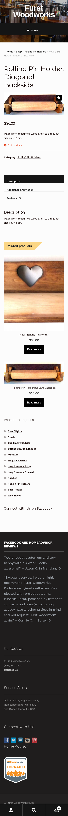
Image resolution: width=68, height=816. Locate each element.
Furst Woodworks (34, 11)
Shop (19, 51)
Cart (52, 807)
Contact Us (11, 669)
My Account (11, 810)
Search (34, 810)
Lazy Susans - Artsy (19, 466)
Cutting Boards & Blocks (22, 448)
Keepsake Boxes (17, 460)
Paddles (12, 478)
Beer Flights (15, 431)
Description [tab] (13, 181)
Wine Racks (14, 495)
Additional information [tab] (20, 189)
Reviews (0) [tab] (14, 198)
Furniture (13, 454)
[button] (59, 98)
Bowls (11, 437)
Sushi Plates (15, 489)
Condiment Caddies (19, 442)
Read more (34, 349)
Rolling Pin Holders (35, 51)
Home (10, 51)
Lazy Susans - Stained (21, 472)
